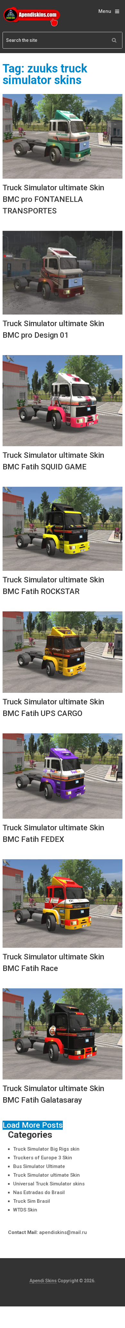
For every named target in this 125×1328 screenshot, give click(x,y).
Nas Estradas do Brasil (39, 1192)
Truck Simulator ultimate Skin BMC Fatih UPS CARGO (53, 707)
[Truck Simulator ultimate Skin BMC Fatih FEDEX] (62, 776)
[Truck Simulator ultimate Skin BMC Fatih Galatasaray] (62, 1033)
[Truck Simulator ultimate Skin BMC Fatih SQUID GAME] (62, 401)
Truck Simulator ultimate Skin (46, 1175)
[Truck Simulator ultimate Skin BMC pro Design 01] (62, 273)
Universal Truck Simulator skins (49, 1184)
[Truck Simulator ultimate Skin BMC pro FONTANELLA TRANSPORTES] (62, 136)
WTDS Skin (25, 1210)
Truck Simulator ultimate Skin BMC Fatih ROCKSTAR (53, 585)
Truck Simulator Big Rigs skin (46, 1149)
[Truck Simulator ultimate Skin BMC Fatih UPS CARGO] (62, 652)
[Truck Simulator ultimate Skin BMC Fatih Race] (62, 903)
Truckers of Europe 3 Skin (42, 1158)
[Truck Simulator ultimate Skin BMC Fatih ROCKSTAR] (62, 528)
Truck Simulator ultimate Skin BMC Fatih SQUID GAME (53, 461)
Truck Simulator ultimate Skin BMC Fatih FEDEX (53, 833)
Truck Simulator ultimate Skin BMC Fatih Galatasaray (53, 1094)
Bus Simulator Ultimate (39, 1166)
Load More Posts (33, 1125)
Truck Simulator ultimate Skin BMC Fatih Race (53, 962)
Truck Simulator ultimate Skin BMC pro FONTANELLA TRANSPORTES (53, 199)
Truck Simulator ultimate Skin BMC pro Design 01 (53, 329)
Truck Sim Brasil (31, 1201)
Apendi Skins (43, 1280)
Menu (104, 11)
